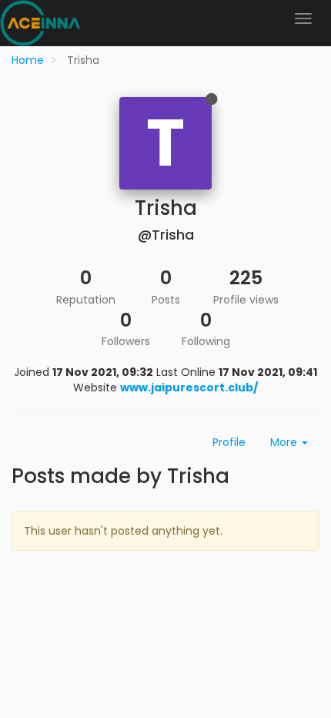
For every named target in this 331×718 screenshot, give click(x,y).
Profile (229, 442)
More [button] (285, 442)
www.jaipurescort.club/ (189, 387)
